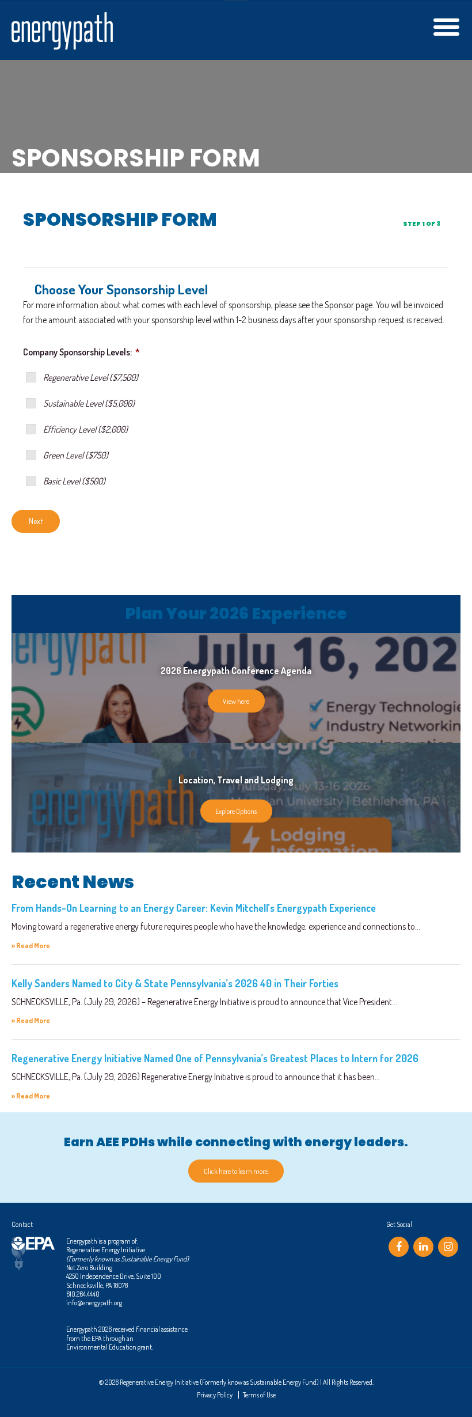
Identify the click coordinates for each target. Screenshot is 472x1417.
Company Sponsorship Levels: (81, 352)
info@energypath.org (94, 1302)
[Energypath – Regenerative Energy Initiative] (62, 31)
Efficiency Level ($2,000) (85, 429)
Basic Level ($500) (74, 481)
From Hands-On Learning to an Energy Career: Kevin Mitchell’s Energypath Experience (194, 907)
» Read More (31, 945)
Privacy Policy (215, 1394)
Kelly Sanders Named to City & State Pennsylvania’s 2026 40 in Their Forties (175, 983)
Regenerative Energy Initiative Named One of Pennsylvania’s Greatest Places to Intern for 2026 (215, 1058)
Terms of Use (259, 1394)
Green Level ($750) (75, 455)
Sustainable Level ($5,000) (89, 403)
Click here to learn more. (236, 1171)
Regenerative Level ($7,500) (90, 377)
